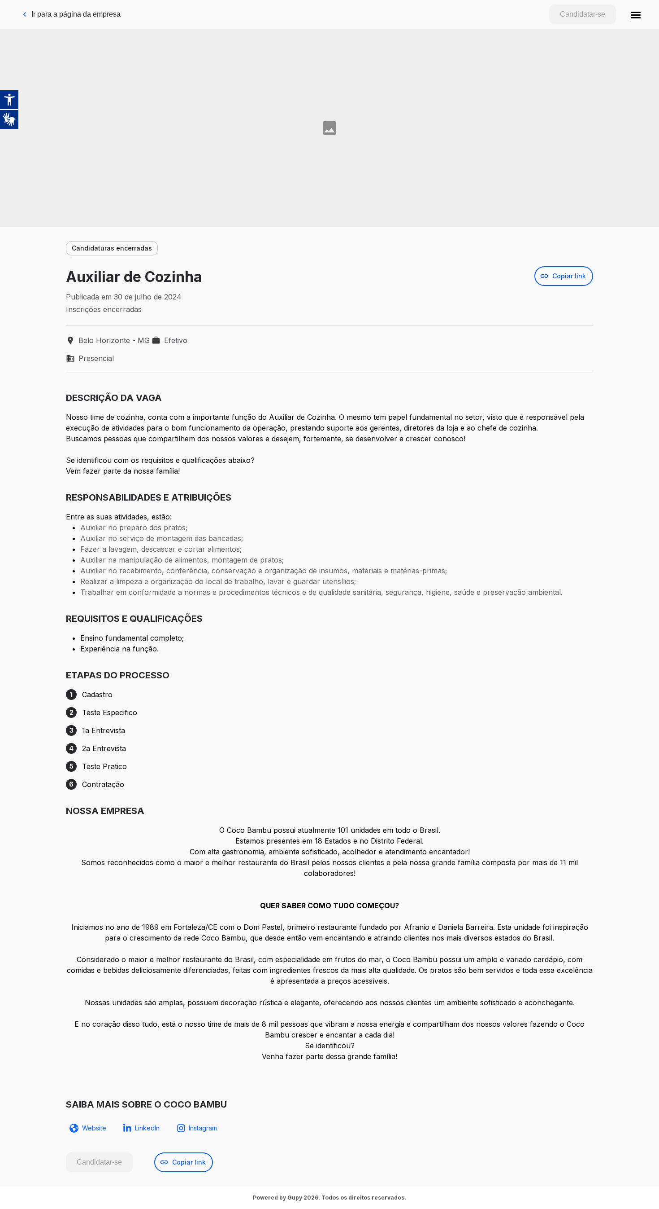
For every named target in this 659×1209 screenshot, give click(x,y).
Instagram (203, 1128)
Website (94, 1128)
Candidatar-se (582, 14)
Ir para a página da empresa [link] (76, 14)
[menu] (635, 14)
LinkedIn (147, 1128)
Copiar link (569, 276)
